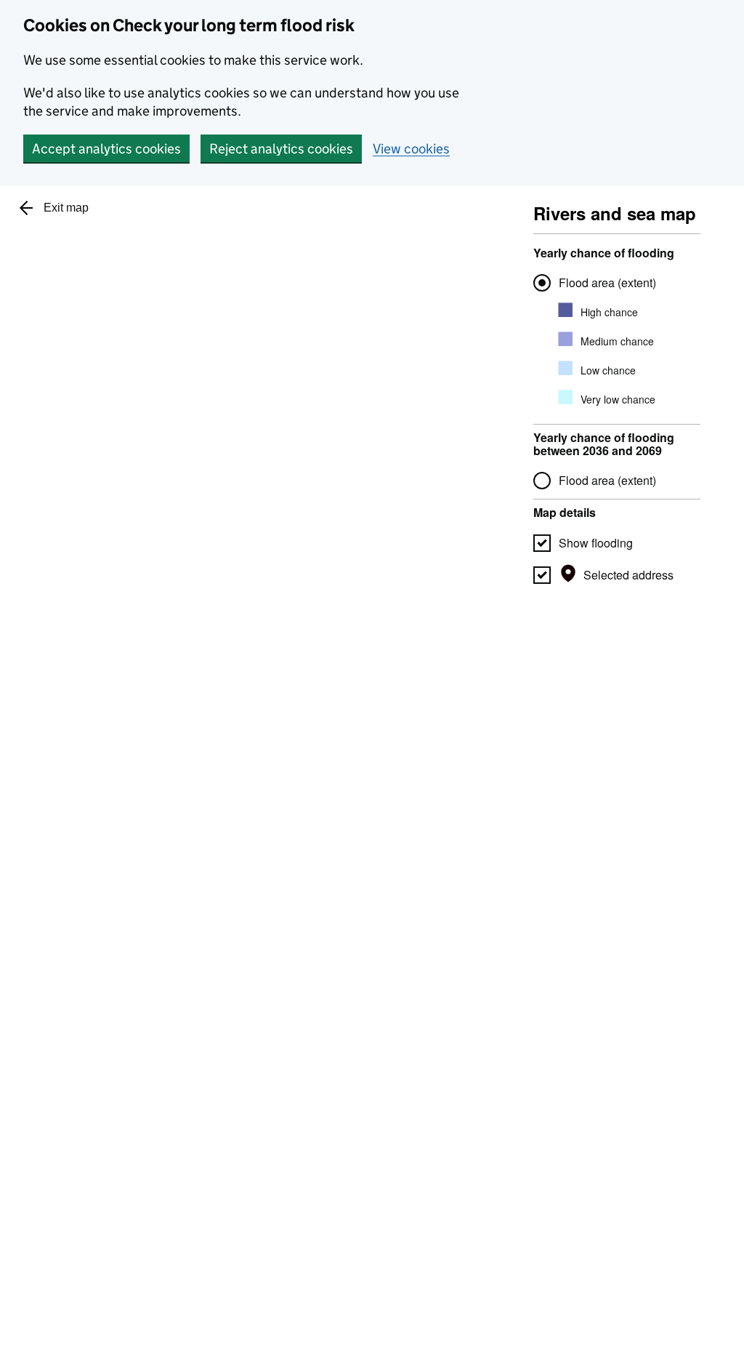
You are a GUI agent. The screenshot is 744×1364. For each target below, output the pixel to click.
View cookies (411, 149)
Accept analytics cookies (106, 148)
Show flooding (596, 542)
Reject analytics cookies (281, 148)
